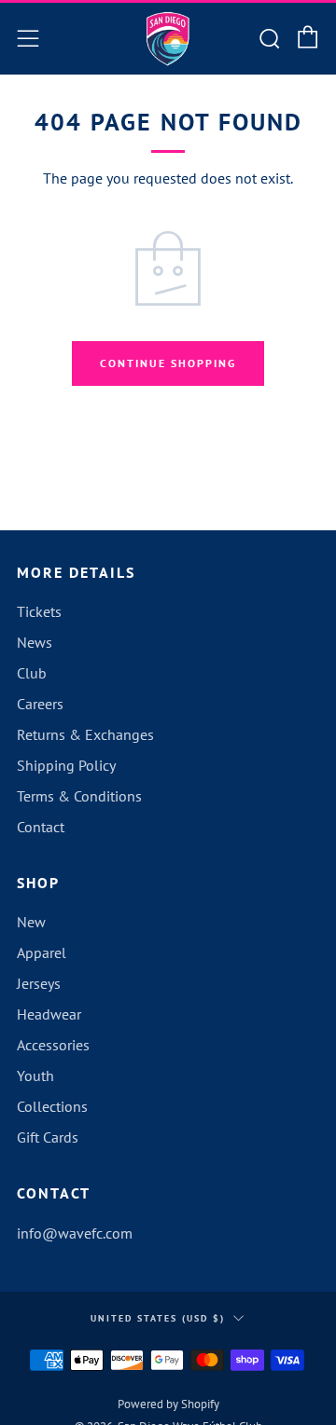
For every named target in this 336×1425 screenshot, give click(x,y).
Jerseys (39, 983)
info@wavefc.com (75, 1233)
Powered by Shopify (168, 1404)
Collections (52, 1106)
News (34, 642)
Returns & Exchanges (85, 734)
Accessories (53, 1044)
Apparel (41, 952)
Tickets (39, 611)
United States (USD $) (158, 1318)
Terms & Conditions (79, 796)
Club (32, 673)
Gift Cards (47, 1137)
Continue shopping (168, 363)
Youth (35, 1075)
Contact (40, 826)
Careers (40, 703)
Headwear (49, 1014)
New (31, 921)
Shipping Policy (66, 765)
